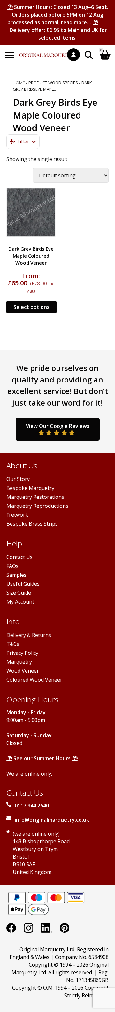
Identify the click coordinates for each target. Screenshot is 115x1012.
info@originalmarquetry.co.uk (52, 819)
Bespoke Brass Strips (32, 523)
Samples (16, 574)
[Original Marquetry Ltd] (47, 52)
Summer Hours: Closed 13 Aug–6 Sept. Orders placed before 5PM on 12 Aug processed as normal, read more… (57, 15)
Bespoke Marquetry (30, 487)
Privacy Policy (22, 652)
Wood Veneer (22, 670)
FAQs (12, 565)
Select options (31, 307)
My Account (20, 601)
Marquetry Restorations (35, 496)
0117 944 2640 (32, 805)
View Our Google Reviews (57, 425)
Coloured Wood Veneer (34, 679)
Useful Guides (23, 583)
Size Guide (18, 592)
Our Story (18, 479)
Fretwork (17, 514)
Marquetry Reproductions (37, 505)
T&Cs (12, 643)
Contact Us (19, 556)
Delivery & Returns (28, 634)
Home (19, 83)
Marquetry (19, 661)
